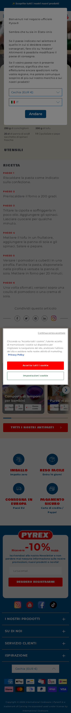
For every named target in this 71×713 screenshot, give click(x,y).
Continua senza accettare (51, 333)
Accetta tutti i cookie (36, 365)
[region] (35, 356)
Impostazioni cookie (35, 375)
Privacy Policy (16, 355)
